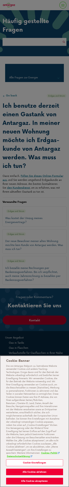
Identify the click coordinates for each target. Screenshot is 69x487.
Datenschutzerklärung (18, 456)
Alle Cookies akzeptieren (34, 481)
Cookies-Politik (49, 453)
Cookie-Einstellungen (34, 462)
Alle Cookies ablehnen (35, 471)
